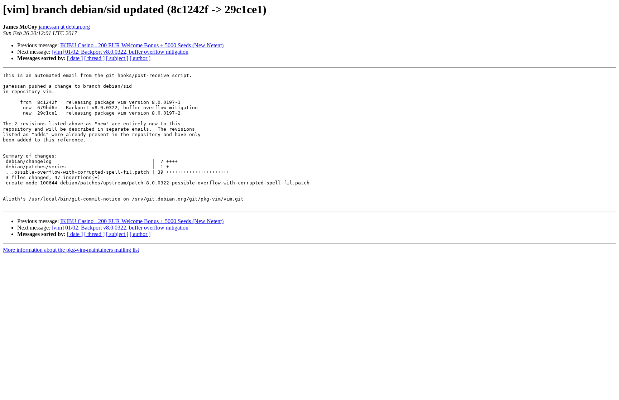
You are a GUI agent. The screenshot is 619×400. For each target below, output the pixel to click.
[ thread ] (94, 58)
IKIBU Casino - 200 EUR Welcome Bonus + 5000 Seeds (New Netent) (142, 45)
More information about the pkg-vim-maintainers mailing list (71, 250)
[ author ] (140, 58)
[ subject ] (117, 58)
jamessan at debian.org (64, 27)
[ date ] (75, 58)
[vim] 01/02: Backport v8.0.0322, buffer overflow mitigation (120, 52)
